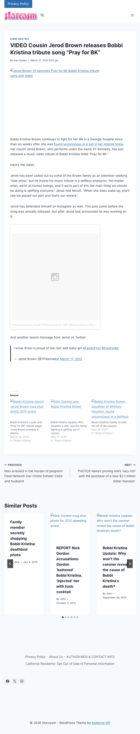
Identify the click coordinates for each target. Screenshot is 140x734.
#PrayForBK (110, 348)
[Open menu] (132, 15)
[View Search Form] (42, 15)
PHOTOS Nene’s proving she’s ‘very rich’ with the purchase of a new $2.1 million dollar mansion (107, 473)
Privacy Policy (18, 4)
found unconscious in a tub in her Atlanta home (88, 144)
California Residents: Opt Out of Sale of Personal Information (70, 664)
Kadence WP (101, 723)
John (17, 562)
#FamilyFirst (92, 348)
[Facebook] (7, 681)
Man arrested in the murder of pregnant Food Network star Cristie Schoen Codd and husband (33, 473)
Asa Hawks (20, 60)
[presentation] (69, 526)
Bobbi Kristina (19, 39)
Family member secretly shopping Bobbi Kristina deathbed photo (22, 538)
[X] (14, 681)
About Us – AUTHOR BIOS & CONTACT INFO (82, 657)
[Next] (130, 563)
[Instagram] (22, 681)
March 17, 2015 (71, 359)
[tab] (63, 617)
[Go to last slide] (10, 563)
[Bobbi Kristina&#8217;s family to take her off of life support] (110, 409)
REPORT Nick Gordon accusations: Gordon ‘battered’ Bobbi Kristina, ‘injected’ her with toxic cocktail (69, 570)
